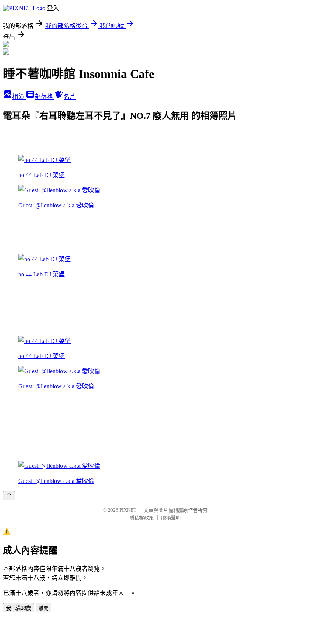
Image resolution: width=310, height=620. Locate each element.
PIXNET (127, 510)
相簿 (19, 96)
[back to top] (9, 495)
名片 (70, 96)
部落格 (44, 96)
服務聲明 (171, 517)
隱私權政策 (141, 517)
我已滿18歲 (18, 608)
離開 (43, 608)
